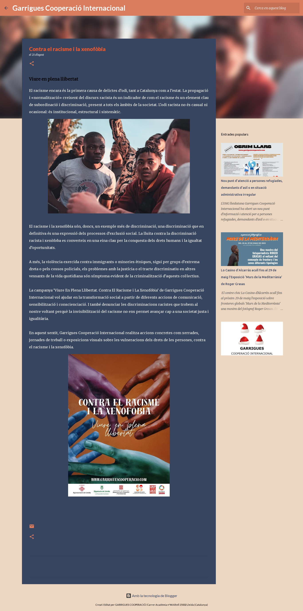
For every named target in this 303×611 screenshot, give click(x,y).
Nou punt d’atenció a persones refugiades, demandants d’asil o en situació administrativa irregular (252, 187)
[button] (31, 64)
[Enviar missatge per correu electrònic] (31, 528)
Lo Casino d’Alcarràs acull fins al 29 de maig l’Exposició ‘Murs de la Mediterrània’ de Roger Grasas (251, 277)
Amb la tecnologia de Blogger (154, 595)
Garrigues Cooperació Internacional (68, 8)
